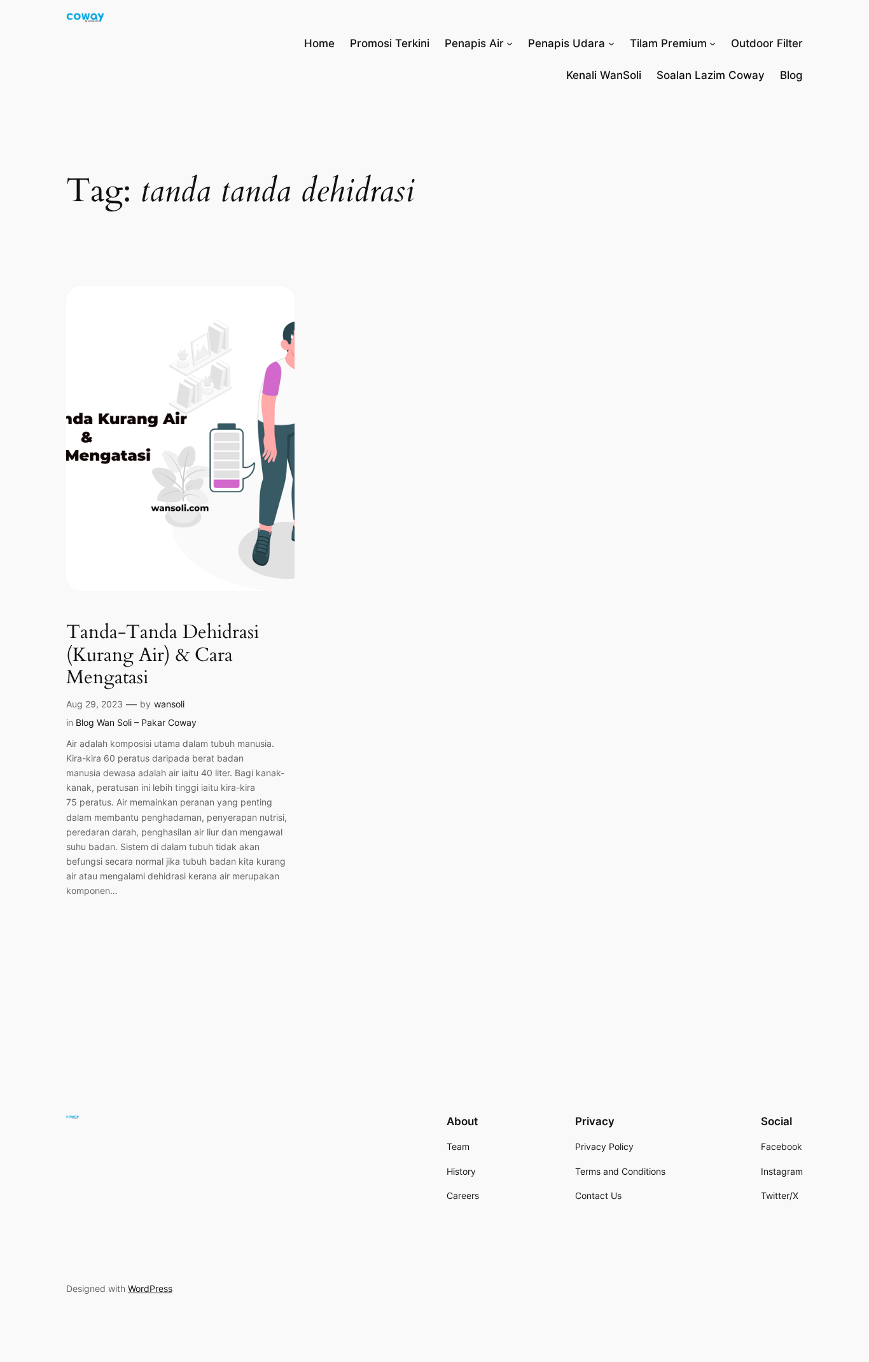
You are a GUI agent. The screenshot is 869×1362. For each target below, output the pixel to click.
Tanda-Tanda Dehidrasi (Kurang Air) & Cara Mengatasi (162, 655)
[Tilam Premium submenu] (712, 43)
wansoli (169, 704)
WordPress (150, 1288)
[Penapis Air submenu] (509, 43)
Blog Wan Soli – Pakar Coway (136, 722)
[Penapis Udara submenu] (611, 43)
